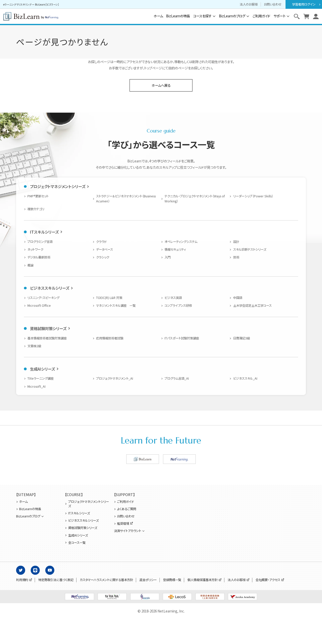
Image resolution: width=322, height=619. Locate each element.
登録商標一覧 (172, 580)
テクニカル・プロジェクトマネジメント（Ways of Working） (195, 198)
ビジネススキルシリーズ (49, 288)
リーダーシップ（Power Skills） (253, 196)
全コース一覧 (76, 543)
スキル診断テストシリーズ (249, 249)
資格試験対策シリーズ (48, 328)
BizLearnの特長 (178, 16)
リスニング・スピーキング (43, 297)
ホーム (158, 16)
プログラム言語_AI (177, 378)
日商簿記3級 (241, 338)
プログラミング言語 (40, 241)
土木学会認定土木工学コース (252, 305)
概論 (30, 265)
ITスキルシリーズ (44, 232)
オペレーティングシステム (181, 241)
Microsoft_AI (36, 386)
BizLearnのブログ (232, 16)
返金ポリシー (148, 580)
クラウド (101, 241)
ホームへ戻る (161, 85)
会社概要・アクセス (268, 580)
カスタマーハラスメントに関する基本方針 (106, 580)
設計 (236, 241)
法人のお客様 (249, 4)
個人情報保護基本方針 (202, 580)
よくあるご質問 (126, 509)
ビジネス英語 (173, 297)
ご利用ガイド (261, 16)
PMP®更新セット (38, 196)
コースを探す (202, 16)
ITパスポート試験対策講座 (182, 338)
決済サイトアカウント (127, 531)
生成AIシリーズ (42, 369)
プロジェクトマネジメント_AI (114, 378)
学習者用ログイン (303, 4)
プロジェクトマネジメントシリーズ (57, 186)
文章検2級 (34, 346)
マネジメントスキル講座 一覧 (116, 305)
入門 (168, 257)
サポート (279, 16)
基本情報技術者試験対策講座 (47, 338)
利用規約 (22, 580)
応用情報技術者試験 (109, 338)
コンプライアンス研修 (178, 305)
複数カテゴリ (35, 209)
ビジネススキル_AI (245, 378)
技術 (236, 257)
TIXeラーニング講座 (40, 378)
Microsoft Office (39, 305)
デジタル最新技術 (38, 257)
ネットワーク (35, 249)
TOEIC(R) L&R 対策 (109, 297)
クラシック (102, 257)
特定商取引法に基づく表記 (55, 580)
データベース (104, 249)
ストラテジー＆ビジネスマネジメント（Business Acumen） (126, 198)
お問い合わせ (272, 4)
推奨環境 (123, 523)
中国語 (237, 297)
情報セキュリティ (175, 249)
